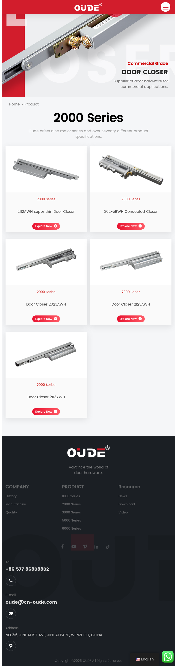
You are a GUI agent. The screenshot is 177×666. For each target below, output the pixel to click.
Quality (11, 512)
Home (14, 104)
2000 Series (71, 504)
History (11, 496)
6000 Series (71, 528)
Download (126, 504)
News (122, 496)
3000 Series (71, 512)
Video (123, 512)
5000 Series (71, 520)
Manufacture (16, 504)
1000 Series (71, 496)
